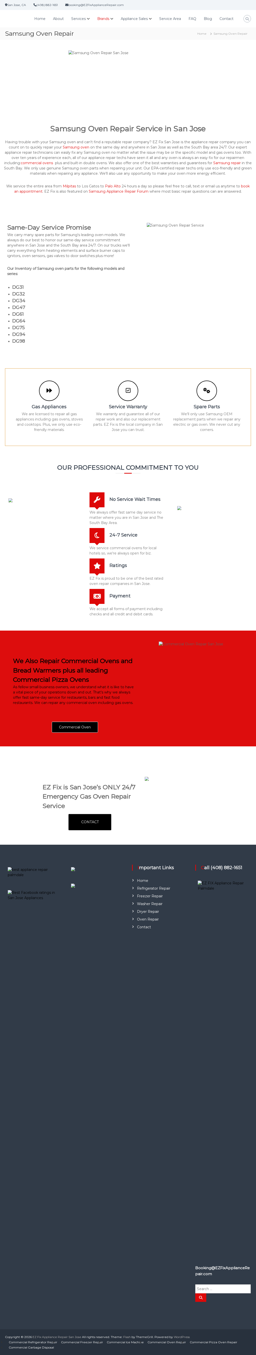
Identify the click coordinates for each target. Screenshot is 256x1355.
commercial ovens (37, 163)
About (58, 18)
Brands (103, 18)
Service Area (170, 18)
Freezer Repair (150, 896)
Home (40, 18)
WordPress (182, 1337)
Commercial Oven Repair (167, 1342)
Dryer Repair (148, 911)
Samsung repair (227, 163)
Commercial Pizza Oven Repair (213, 1342)
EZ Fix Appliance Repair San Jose (56, 1337)
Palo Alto (113, 186)
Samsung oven (76, 147)
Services (78, 18)
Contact (227, 18)
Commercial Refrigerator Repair (33, 1342)
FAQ (192, 18)
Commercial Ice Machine (125, 1342)
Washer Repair (149, 904)
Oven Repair (148, 919)
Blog (208, 18)
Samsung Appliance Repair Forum (118, 191)
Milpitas (69, 186)
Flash (127, 1337)
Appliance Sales (134, 18)
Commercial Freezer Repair (82, 1342)
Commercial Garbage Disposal (31, 1347)
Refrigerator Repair (153, 888)
